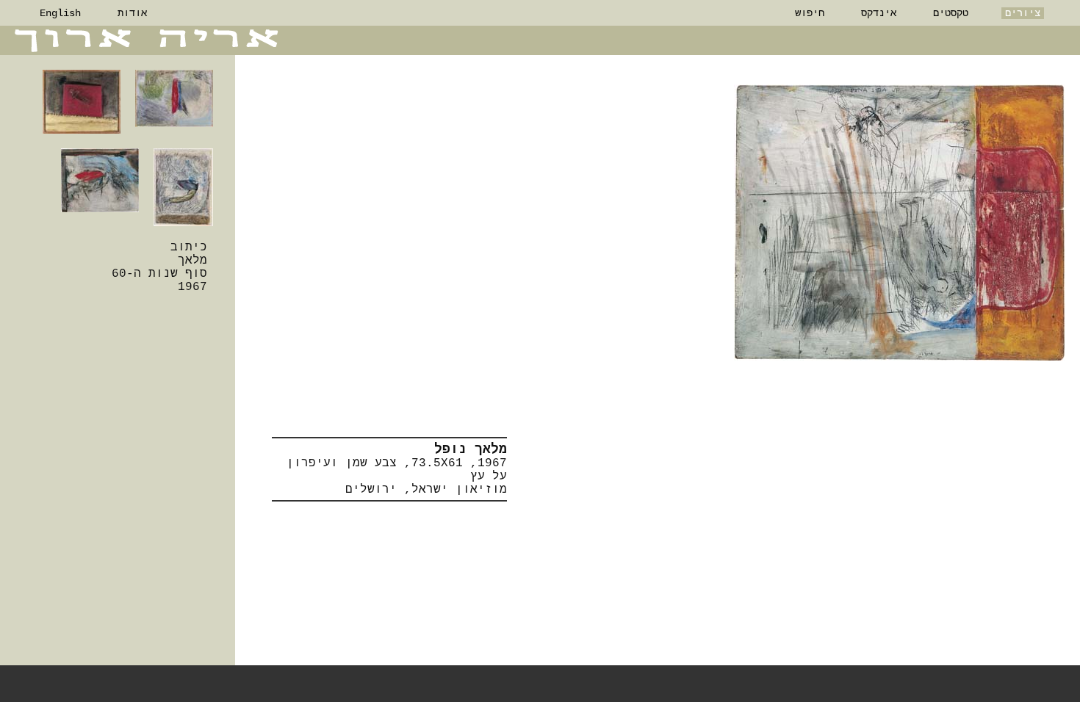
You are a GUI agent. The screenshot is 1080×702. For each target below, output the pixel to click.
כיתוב (188, 247)
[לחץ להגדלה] (899, 222)
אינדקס (878, 13)
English (60, 13)
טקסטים (950, 13)
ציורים (1022, 13)
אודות (132, 13)
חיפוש (809, 13)
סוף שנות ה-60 (159, 274)
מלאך (192, 260)
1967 (192, 287)
